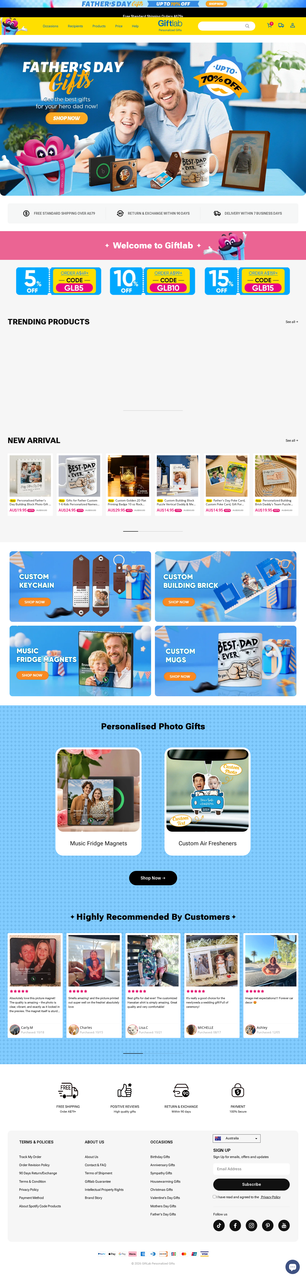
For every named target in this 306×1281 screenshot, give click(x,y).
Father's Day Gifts (163, 1214)
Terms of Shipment (98, 1173)
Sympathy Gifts (161, 1173)
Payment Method (31, 1198)
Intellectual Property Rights (104, 1190)
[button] (292, 484)
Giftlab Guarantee (98, 1181)
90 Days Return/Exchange (38, 1173)
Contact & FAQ (95, 1165)
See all (290, 322)
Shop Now (151, 877)
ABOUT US (94, 1142)
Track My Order (30, 1157)
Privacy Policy (28, 1190)
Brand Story (93, 1198)
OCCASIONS (161, 1142)
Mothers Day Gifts (163, 1206)
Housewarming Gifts (165, 1181)
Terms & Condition (32, 1181)
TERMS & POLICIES (36, 1142)
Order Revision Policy (34, 1165)
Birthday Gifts (160, 1157)
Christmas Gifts (161, 1190)
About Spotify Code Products (40, 1206)
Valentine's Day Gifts (165, 1198)
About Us (91, 1157)
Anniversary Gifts (162, 1165)
